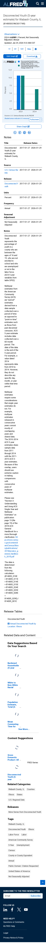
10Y (22, 49)
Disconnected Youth (17, 829)
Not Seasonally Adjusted (18, 876)
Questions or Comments (13, 922)
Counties (31, 789)
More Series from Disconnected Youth (24, 812)
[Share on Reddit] (24, 132)
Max (29, 49)
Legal (5, 933)
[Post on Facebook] (19, 132)
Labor (24, 834)
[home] (15, 3)
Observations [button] (10, 34)
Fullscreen (34, 119)
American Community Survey (20, 840)
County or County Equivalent (20, 855)
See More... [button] (24, 729)
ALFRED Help (9, 926)
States (19, 794)
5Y (15, 49)
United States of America (19, 871)
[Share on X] (14, 132)
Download (31, 56)
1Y (9, 49)
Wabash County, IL (16, 789)
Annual (11, 861)
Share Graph (22, 126)
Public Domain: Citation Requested (23, 866)
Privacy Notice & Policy (13, 938)
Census (11, 850)
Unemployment (23, 845)
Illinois (11, 794)
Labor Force (13, 834)
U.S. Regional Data (16, 800)
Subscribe (36, 896)
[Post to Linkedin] (29, 132)
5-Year (11, 845)
